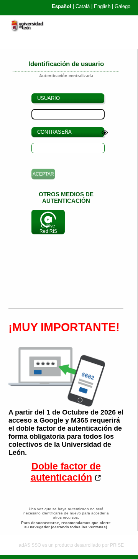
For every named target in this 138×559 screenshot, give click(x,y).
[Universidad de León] (30, 30)
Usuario (48, 98)
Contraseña (54, 132)
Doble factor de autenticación (66, 472)
